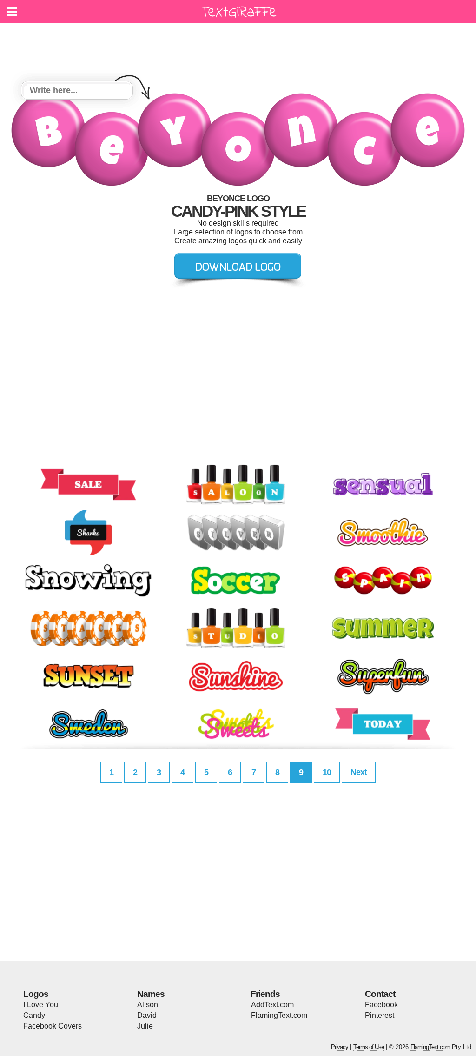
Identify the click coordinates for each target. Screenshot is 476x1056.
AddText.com (272, 1005)
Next (358, 772)
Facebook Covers (52, 1026)
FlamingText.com (279, 1015)
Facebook (381, 1005)
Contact (380, 994)
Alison (147, 1005)
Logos (35, 994)
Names (151, 994)
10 (327, 772)
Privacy (339, 1046)
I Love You (40, 1005)
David (147, 1015)
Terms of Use (368, 1046)
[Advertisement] (240, 46)
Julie (145, 1026)
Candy (34, 1015)
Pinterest (379, 1015)
